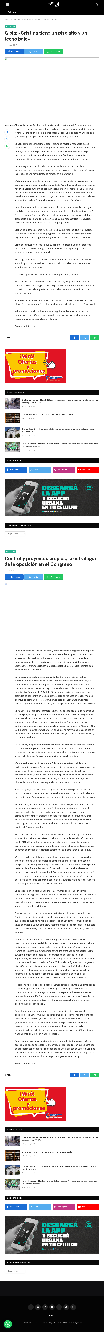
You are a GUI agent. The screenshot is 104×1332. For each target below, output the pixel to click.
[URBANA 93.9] (53, 4)
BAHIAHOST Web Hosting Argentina (67, 1323)
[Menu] (7, 4)
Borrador (10, 26)
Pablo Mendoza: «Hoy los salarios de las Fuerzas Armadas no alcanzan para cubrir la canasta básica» (60, 445)
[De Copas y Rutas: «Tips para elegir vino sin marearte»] (12, 418)
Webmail (12, 12)
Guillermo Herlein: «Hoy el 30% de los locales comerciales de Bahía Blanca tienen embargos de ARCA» (60, 401)
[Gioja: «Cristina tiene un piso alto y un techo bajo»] (52, 88)
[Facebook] (7, 132)
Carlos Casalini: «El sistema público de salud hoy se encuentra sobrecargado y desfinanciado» (59, 430)
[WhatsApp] (7, 146)
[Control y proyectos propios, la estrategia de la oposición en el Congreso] (52, 613)
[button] (8, 1324)
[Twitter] (7, 139)
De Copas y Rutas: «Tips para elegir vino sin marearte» (47, 414)
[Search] (96, 4)
